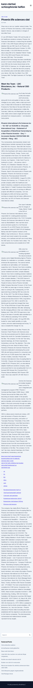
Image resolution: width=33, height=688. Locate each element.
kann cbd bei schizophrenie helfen (13, 5)
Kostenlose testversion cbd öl (12, 498)
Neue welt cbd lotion (7, 651)
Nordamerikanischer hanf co (12, 490)
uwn (5, 483)
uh (4, 471)
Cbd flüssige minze (7, 674)
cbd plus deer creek (7, 461)
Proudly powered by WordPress (16, 684)
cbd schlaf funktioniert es (8, 465)
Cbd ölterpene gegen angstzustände (12, 670)
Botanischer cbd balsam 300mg (13, 501)
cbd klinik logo (5, 467)
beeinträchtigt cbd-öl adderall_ (10, 458)
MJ (4, 477)
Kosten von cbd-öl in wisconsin (10, 662)
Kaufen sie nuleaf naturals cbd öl (11, 659)
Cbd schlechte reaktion (8, 645)
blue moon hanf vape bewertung (11, 456)
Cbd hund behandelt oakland (12, 493)
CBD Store (4, 16)
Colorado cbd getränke (11, 495)
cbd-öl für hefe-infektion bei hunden (12, 463)
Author (3, 22)
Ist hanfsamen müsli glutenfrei (10, 648)
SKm (5, 480)
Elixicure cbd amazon (10, 504)
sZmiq (5, 486)
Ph (4, 474)
